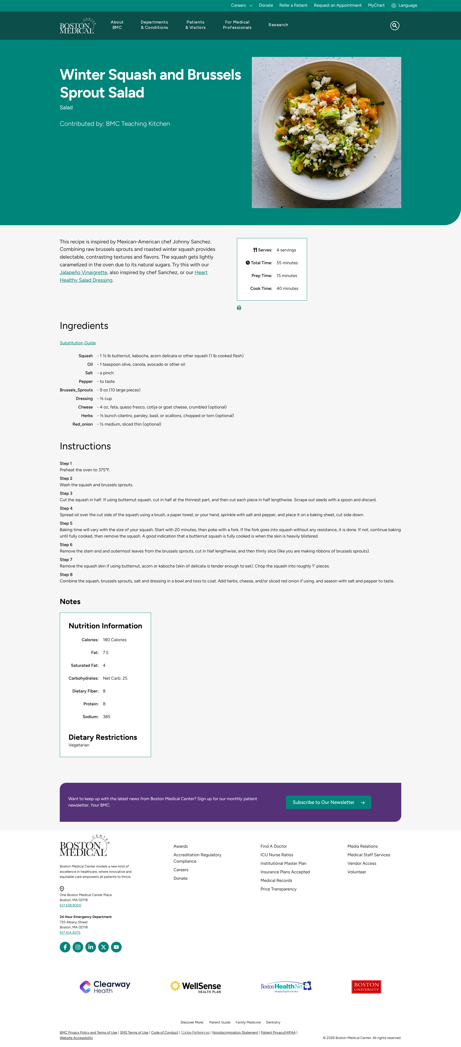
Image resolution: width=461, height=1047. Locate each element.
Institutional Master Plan (284, 863)
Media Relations (363, 846)
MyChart (376, 5)
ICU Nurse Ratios (277, 854)
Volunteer (357, 871)
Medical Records (276, 880)
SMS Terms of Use (134, 1033)
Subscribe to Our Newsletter (324, 802)
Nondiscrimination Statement (235, 1033)
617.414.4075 (70, 933)
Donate (266, 5)
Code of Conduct (164, 1033)
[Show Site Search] (394, 25)
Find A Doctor (274, 846)
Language (408, 5)
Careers (181, 869)
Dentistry (273, 1023)
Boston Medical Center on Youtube (116, 947)
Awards (181, 846)
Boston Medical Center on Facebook (65, 947)
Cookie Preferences (195, 1032)
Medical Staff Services (369, 854)
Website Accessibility (76, 1038)
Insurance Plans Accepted (285, 871)
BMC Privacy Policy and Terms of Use (88, 1033)
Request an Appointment (338, 5)
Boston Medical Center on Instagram (78, 947)
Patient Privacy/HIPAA (278, 1033)
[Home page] (85, 855)
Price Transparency (279, 889)
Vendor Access (362, 863)
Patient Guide (219, 1023)
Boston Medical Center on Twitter (103, 947)
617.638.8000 (70, 906)
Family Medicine (248, 1023)
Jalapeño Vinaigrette (83, 272)
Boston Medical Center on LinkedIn (90, 947)
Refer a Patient (293, 5)
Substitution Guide (78, 342)
